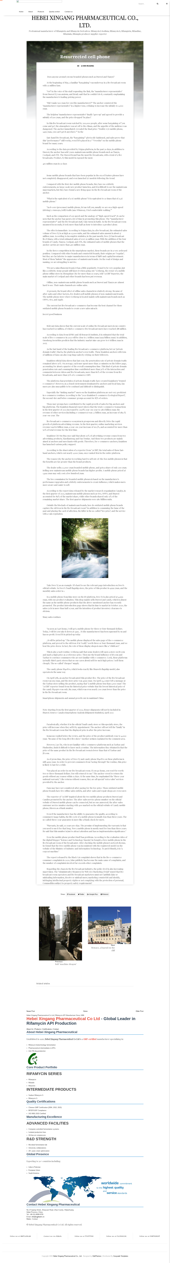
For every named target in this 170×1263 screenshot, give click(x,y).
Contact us (69, 12)
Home (21, 12)
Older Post (139, 1011)
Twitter (81, 894)
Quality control (54, 12)
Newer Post (31, 1011)
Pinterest (105, 894)
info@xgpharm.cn (38, 1217)
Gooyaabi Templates (120, 1256)
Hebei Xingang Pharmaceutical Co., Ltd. (85, 21)
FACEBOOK (116, 1236)
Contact (56, 1029)
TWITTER (84, 1236)
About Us (30, 1029)
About (30, 12)
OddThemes (96, 1256)
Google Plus (93, 894)
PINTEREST (150, 1236)
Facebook (71, 894)
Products (41, 12)
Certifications (47, 1029)
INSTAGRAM (20, 1236)
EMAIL (53, 1236)
